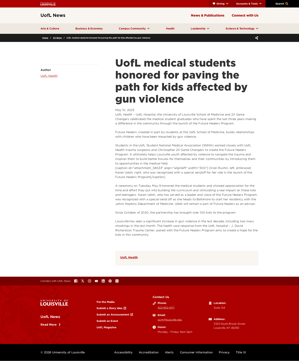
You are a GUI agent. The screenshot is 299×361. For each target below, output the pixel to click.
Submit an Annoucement (113, 314)
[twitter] (82, 281)
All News (57, 38)
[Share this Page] (256, 37)
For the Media (106, 301)
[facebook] (75, 281)
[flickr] (117, 281)
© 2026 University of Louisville (62, 352)
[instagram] (89, 281)
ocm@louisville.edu (170, 319)
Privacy (224, 352)
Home (45, 38)
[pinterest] (110, 281)
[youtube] (96, 281)
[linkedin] (103, 281)
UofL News (50, 317)
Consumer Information (196, 352)
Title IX (241, 352)
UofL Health (129, 257)
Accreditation (149, 352)
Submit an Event (107, 320)
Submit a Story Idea (109, 308)
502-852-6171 (166, 307)
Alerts (169, 352)
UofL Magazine (106, 327)
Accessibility (123, 352)
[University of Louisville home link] (48, 3)
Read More (48, 324)
